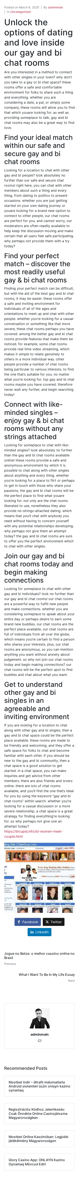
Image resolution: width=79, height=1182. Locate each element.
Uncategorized (20, 11)
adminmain (55, 7)
